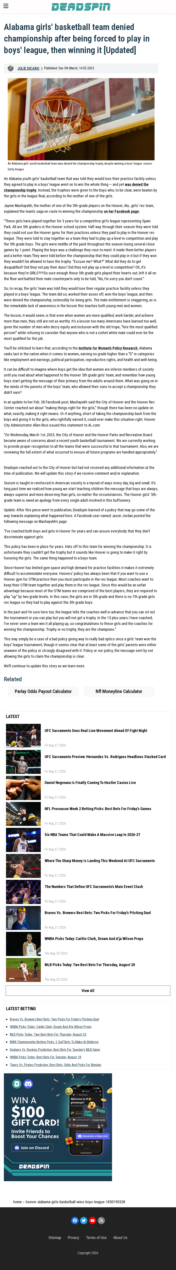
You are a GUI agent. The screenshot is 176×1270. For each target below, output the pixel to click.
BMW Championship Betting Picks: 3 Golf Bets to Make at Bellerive (54, 1042)
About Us (120, 1237)
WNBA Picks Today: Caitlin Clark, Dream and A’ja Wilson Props (94, 938)
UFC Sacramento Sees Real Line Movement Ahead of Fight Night (96, 730)
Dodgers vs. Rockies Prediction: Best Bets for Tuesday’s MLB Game (55, 1050)
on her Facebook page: (122, 211)
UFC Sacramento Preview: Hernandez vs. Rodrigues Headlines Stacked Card (105, 756)
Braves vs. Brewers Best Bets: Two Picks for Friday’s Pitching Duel (98, 912)
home (17, 1202)
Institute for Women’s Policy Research (108, 348)
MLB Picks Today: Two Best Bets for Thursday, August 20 (90, 964)
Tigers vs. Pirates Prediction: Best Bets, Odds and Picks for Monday (55, 1065)
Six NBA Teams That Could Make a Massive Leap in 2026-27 (92, 834)
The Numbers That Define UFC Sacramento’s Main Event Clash (94, 886)
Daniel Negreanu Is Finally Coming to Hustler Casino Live (90, 782)
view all (88, 990)
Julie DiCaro (28, 68)
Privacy (73, 1237)
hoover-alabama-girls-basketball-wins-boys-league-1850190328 (75, 1202)
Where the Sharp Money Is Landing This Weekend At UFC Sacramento (100, 860)
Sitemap (55, 1237)
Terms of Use (96, 1237)
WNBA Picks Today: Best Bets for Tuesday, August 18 (45, 1057)
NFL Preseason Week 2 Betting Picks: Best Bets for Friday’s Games (98, 808)
